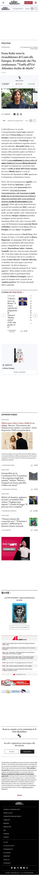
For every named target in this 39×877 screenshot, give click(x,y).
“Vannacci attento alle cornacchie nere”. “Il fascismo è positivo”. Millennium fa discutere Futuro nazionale (14, 522)
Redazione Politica (11, 331)
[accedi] (35, 3)
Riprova (19, 795)
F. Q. (3, 72)
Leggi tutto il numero (19, 627)
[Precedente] (3, 315)
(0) (26, 331)
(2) (36, 489)
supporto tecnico (27, 787)
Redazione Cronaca (8, 511)
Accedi (11, 751)
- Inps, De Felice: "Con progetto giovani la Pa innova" (17, 662)
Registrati (27, 751)
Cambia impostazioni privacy (12, 816)
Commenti (7, 114)
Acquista (19, 372)
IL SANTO (7, 365)
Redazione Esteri (7, 465)
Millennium (6, 530)
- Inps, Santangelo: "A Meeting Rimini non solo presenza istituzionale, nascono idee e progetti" (18, 653)
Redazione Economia (9, 489)
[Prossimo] (35, 315)
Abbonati (28, 3)
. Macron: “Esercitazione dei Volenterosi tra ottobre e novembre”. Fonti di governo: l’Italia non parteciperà (18, 428)
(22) (36, 510)
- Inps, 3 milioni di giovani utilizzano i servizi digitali (17, 666)
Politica (5, 43)
